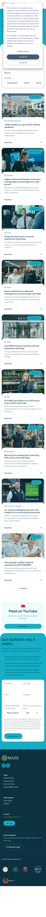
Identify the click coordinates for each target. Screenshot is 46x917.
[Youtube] (8, 765)
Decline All (23, 63)
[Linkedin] (4, 765)
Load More (23, 588)
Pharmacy (36, 537)
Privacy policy (8, 781)
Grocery (36, 482)
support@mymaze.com (12, 817)
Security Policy (9, 784)
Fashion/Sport (34, 151)
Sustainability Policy (10, 787)
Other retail (35, 97)
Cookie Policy (8, 778)
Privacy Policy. (11, 730)
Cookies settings (23, 51)
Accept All (23, 57)
